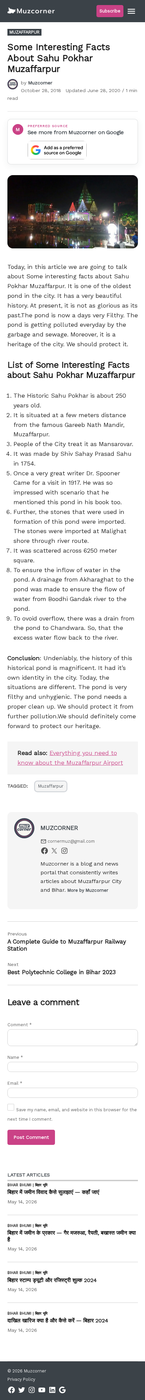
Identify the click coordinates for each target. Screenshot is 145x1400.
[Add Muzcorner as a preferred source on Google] (57, 150)
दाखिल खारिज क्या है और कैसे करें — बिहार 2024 (57, 1320)
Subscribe (109, 10)
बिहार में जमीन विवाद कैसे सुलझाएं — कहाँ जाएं (53, 1192)
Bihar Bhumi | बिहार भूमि (27, 1185)
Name (15, 1057)
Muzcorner (40, 82)
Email (14, 1083)
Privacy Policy (21, 1379)
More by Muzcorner (87, 890)
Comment (19, 1024)
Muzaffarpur (24, 32)
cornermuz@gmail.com (71, 841)
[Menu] (132, 11)
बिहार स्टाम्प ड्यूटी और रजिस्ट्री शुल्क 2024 (52, 1280)
